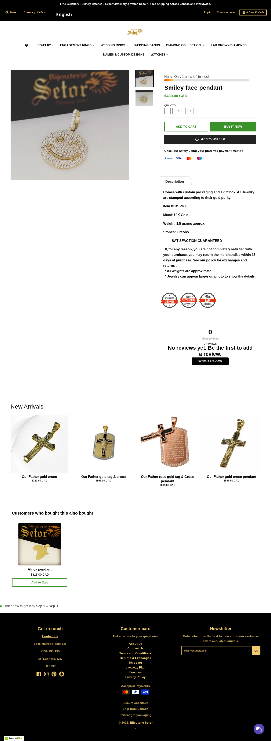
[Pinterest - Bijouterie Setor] (54, 674)
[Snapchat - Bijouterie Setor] (61, 674)
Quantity (170, 105)
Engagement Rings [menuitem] (75, 45)
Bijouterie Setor (141, 722)
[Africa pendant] (39, 544)
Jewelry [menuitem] (44, 45)
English (64, 14)
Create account (226, 12)
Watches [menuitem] (158, 54)
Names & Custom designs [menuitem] (123, 54)
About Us (135, 643)
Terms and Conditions (135, 653)
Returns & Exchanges (135, 658)
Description (174, 181)
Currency (29, 12)
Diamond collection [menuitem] (184, 45)
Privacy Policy (135, 677)
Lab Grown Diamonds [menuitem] (228, 45)
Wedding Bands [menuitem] (147, 45)
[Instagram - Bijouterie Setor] (46, 674)
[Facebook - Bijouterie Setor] (38, 674)
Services (135, 672)
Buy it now (233, 126)
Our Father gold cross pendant (231, 477)
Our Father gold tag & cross (103, 477)
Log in (207, 12)
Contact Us (50, 636)
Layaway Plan (135, 667)
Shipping (135, 662)
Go (256, 650)
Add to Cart (39, 582)
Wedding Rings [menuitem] (113, 45)
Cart (255, 12)
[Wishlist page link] (26, 48)
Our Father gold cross (39, 477)
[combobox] (64, 14)
